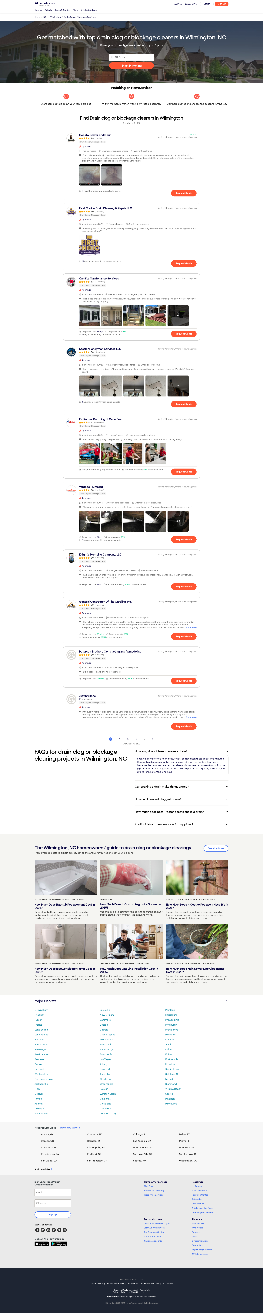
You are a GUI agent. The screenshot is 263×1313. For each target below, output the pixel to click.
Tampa (38, 1098)
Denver (39, 1064)
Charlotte (105, 1079)
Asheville (105, 1074)
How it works (198, 1223)
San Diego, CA (49, 1160)
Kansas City (106, 1049)
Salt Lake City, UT (142, 1154)
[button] (89, 174)
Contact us (197, 1245)
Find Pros (148, 1186)
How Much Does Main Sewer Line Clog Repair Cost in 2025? (195, 970)
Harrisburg (171, 1015)
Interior (38, 10)
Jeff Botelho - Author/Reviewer (52, 899)
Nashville (170, 1039)
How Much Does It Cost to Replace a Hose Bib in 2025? (197, 906)
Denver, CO (47, 1141)
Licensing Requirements (203, 1212)
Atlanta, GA (47, 1134)
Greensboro (106, 1084)
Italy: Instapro (132, 1283)
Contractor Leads (152, 1236)
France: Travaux (96, 1283)
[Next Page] (161, 739)
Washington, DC (188, 1160)
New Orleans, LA (142, 1147)
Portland (170, 1010)
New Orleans (107, 1015)
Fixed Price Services (153, 1195)
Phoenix (39, 1015)
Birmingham (41, 1010)
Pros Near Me (198, 1203)
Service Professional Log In (157, 1223)
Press (194, 1236)
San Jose (39, 1059)
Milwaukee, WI (49, 1147)
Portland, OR (94, 1154)
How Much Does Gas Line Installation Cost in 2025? (129, 970)
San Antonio (172, 1069)
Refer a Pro (197, 1199)
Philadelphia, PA (50, 1154)
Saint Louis (106, 1054)
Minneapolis (106, 1039)
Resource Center (200, 1195)
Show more (191, 627)
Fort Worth (171, 1059)
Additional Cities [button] (42, 1169)
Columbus (105, 1108)
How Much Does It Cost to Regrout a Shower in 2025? (130, 906)
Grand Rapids (107, 1034)
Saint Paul (105, 1044)
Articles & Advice (89, 10)
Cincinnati (105, 1098)
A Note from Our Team (202, 1208)
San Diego (40, 1049)
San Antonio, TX (188, 1154)
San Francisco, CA (97, 1160)
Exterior (49, 10)
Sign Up (222, 3)
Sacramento (41, 1044)
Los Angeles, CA (142, 1141)
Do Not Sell (134, 1291)
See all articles (216, 848)
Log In (207, 3)
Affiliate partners (200, 1254)
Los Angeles (41, 1034)
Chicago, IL (139, 1134)
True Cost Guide (199, 1190)
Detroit (104, 1029)
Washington (41, 1074)
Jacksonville (41, 1084)
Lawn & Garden (62, 10)
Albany (104, 1064)
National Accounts (153, 1241)
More (75, 10)
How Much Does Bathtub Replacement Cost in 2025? (65, 906)
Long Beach (41, 1029)
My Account (197, 1186)
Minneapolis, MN (96, 1147)
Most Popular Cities (45, 1127)
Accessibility (145, 1291)
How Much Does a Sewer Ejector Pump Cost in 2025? (65, 970)
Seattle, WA (139, 1160)
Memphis (170, 1034)
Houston (170, 1064)
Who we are (197, 1228)
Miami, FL (184, 1141)
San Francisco (42, 1054)
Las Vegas (105, 1059)
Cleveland (105, 1103)
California (124, 1291)
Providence (171, 1029)
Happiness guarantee (202, 1249)
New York (105, 1069)
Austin (168, 1044)
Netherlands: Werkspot (149, 1283)
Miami (38, 1088)
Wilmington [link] (55, 17)
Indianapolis (41, 1113)
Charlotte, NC (95, 1134)
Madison (170, 1098)
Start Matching (132, 65)
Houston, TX (94, 1141)
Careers (195, 1232)
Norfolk (169, 1079)
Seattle (169, 1093)
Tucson (38, 1019)
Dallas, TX (184, 1134)
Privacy (116, 1291)
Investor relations (200, 1241)
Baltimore (105, 1019)
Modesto (40, 1039)
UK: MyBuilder (167, 1283)
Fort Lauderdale (44, 1079)
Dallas (168, 1049)
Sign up (53, 1214)
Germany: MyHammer (115, 1283)
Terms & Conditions (148, 1296)
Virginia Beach (173, 1088)
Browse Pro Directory (154, 1190)
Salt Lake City (173, 1074)
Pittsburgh (171, 1024)
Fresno (38, 1024)
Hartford (39, 1069)
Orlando (39, 1093)
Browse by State (69, 1127)
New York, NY (186, 1147)
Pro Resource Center (154, 1232)
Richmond (171, 1084)
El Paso (169, 1054)
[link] (131, 138)
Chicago (39, 1108)
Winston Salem (108, 1093)
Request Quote (183, 193)
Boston (104, 1024)
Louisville (105, 1010)
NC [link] (44, 17)
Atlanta (39, 1103)
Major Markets (45, 1001)
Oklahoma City (108, 1113)
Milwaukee (171, 1103)
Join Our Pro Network (154, 1228)
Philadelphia (172, 1019)
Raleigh (104, 1088)
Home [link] (37, 17)
